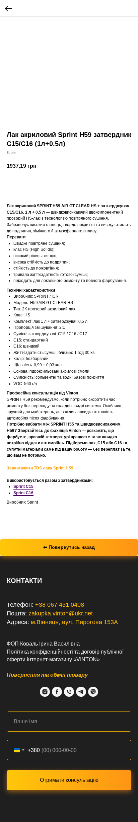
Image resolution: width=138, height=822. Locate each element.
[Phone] (69, 692)
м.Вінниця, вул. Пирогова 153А (74, 622)
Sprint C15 (23, 486)
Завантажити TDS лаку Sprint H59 (40, 468)
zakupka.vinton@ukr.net (60, 613)
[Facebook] (57, 692)
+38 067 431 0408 (59, 604)
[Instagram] (45, 692)
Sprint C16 (23, 493)
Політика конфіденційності (40, 652)
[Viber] (93, 692)
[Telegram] (81, 692)
